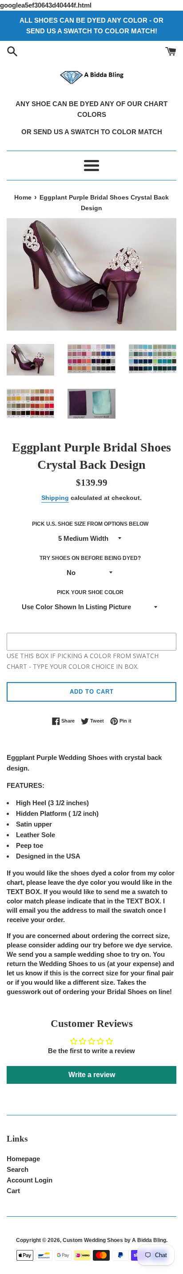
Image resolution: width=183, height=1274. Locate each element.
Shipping (55, 497)
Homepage (23, 1158)
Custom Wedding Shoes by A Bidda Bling (114, 1240)
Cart (13, 1190)
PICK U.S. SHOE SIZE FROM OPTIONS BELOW (90, 524)
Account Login (29, 1180)
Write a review (91, 1074)
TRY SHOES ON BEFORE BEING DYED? (90, 558)
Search (17, 1169)
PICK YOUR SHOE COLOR (90, 592)
